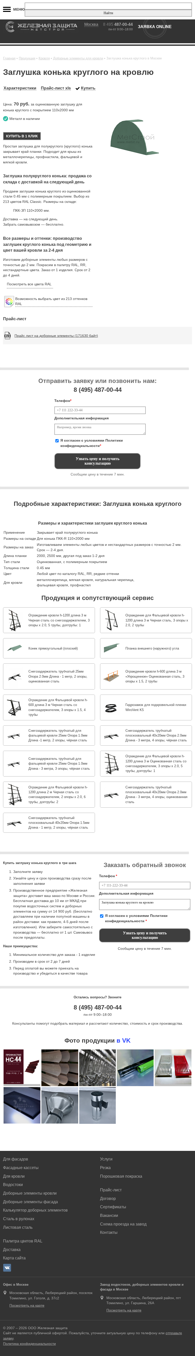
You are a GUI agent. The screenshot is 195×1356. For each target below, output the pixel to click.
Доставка (12, 1249)
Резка (105, 1168)
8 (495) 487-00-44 (98, 1007)
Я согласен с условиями (91, 443)
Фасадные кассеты (21, 1168)
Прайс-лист (111, 1190)
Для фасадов (15, 1159)
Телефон (62, 401)
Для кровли (14, 1176)
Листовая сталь (17, 1227)
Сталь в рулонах (18, 1219)
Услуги (106, 1159)
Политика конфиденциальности (29, 1344)
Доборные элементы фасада (30, 1202)
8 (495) (98, 389)
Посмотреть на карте (26, 1305)
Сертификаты (113, 1207)
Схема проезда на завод (123, 1224)
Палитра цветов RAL (22, 1241)
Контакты (109, 1232)
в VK (124, 1040)
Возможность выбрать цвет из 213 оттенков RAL (51, 301)
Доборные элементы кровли (30, 1193)
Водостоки (13, 1184)
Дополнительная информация (81, 418)
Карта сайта (14, 1258)
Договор (108, 1198)
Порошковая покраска (121, 1176)
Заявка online (155, 27)
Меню (19, 9)
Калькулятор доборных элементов (35, 1210)
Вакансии (109, 1215)
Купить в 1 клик (22, 136)
